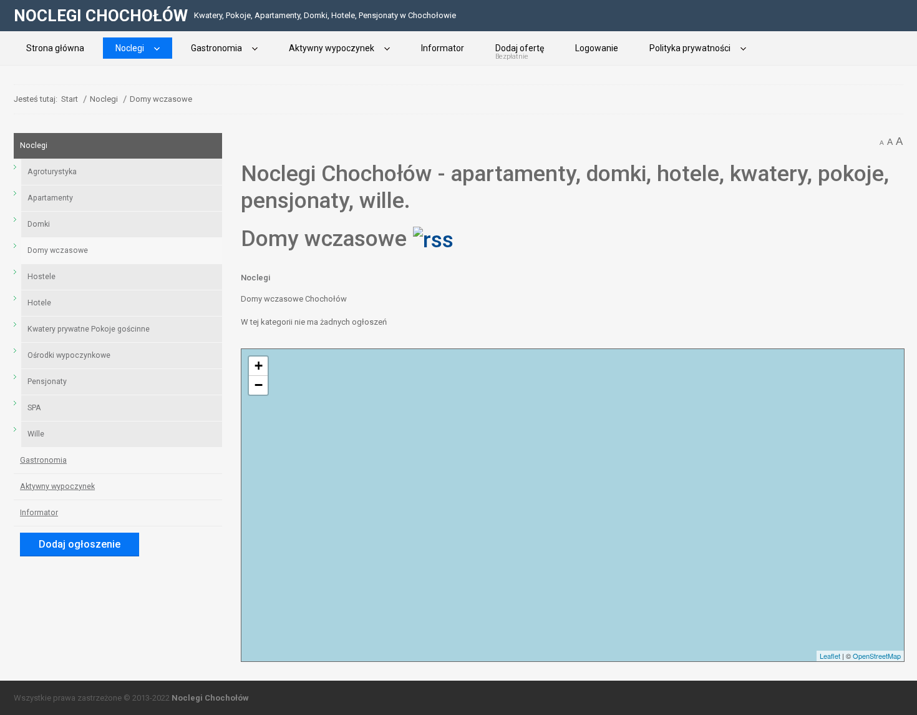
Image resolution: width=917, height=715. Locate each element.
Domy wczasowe (57, 250)
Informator (39, 512)
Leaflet (830, 656)
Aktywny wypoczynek (57, 486)
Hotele (39, 302)
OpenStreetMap (877, 656)
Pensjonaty (47, 381)
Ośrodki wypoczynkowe (68, 355)
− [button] (259, 385)
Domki (38, 224)
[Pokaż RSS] (433, 238)
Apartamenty (50, 198)
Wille (35, 434)
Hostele (41, 276)
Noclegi (255, 277)
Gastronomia (43, 460)
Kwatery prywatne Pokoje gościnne (88, 329)
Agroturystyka (52, 171)
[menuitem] (55, 48)
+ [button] (259, 365)
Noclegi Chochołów (210, 698)
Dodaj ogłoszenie (79, 544)
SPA (34, 407)
